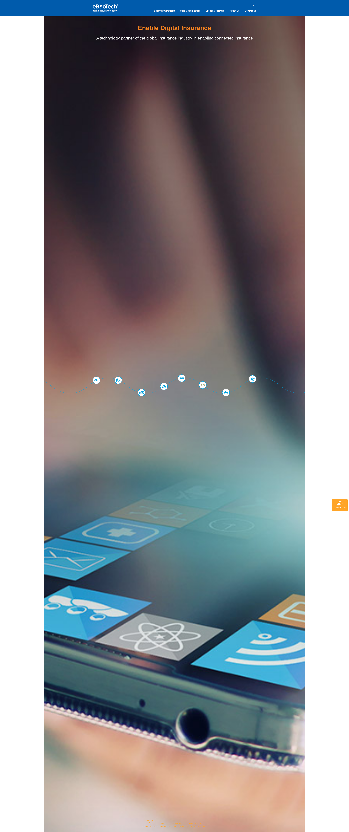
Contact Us (250, 11)
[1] (149, 823)
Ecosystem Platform (164, 11)
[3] (177, 823)
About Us (235, 11)
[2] (163, 823)
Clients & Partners (215, 11)
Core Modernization (190, 11)
